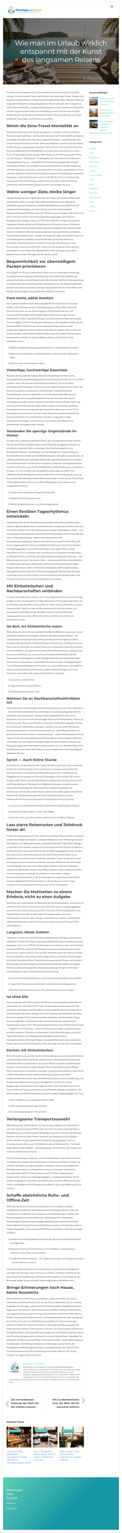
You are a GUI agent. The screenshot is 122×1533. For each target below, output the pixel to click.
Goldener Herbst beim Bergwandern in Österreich (107, 113)
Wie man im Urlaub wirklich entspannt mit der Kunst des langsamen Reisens (61, 51)
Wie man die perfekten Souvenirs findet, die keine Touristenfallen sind (18, 1457)
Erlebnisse (93, 166)
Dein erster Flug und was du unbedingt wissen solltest (70, 1455)
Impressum (11, 1503)
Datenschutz (12, 1508)
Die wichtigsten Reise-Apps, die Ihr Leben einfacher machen (44, 1455)
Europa (92, 171)
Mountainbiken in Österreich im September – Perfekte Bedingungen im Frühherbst (101, 127)
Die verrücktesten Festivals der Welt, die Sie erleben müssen (25, 1403)
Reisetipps (15, 1431)
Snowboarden (95, 197)
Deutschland (94, 162)
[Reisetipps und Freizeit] (24, 12)
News (91, 184)
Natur (91, 179)
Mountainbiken (95, 175)
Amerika (92, 148)
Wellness (93, 210)
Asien (91, 153)
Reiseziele (93, 193)
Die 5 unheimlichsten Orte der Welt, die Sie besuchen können (65, 1403)
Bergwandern (94, 157)
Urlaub (92, 206)
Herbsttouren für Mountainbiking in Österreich (107, 101)
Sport (91, 202)
